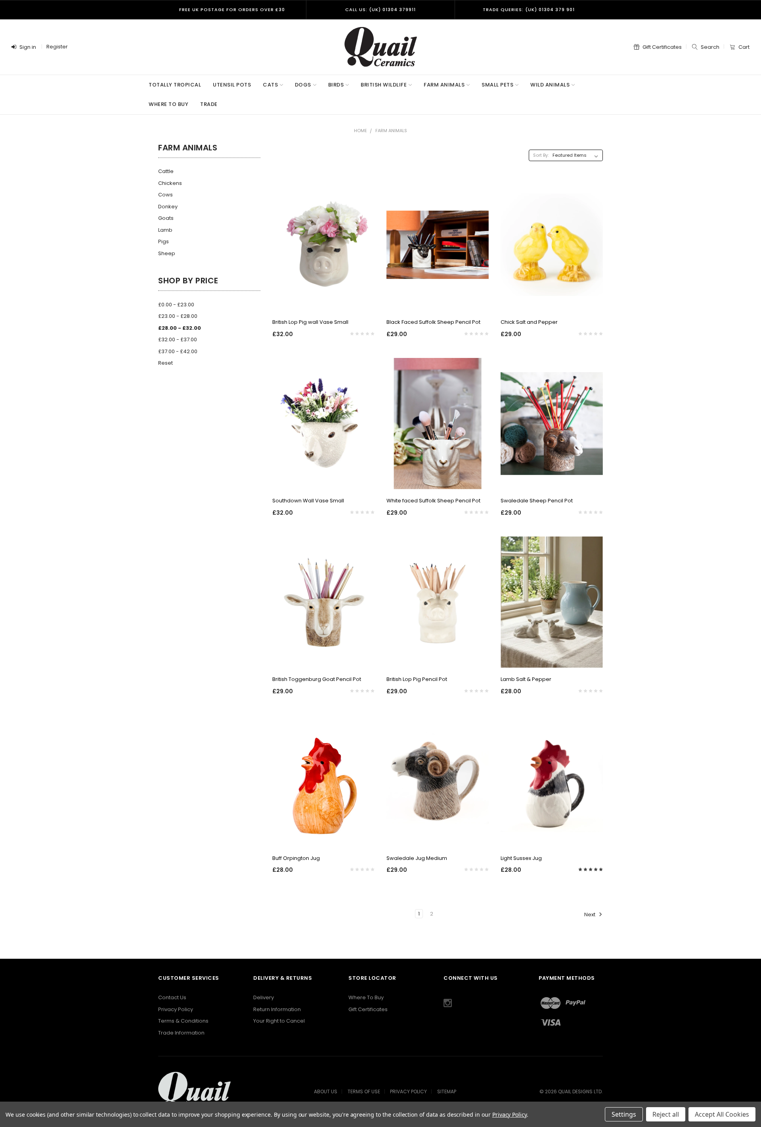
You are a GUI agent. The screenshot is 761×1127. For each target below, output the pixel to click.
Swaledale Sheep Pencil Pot (537, 500)
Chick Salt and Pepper (529, 322)
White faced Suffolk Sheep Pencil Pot (433, 500)
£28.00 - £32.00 (179, 328)
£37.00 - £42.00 (177, 351)
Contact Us (172, 997)
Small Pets (497, 84)
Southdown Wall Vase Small (308, 500)
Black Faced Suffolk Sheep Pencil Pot (433, 322)
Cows (165, 194)
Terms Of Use (364, 1091)
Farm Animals (444, 84)
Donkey (168, 206)
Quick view (323, 301)
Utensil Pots (232, 84)
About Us (325, 1091)
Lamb (165, 230)
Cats (270, 84)
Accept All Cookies (722, 1114)
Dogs (303, 84)
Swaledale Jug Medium (416, 858)
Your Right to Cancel (279, 1021)
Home (360, 130)
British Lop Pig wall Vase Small (310, 322)
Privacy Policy (175, 1009)
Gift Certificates (368, 1009)
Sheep (166, 253)
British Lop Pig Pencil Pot (416, 679)
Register (57, 46)
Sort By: (541, 155)
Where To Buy (366, 997)
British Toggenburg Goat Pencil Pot (316, 679)
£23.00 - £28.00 (177, 316)
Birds (336, 84)
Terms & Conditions (183, 1021)
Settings (624, 1114)
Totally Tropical (175, 84)
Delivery (263, 997)
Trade (209, 104)
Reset (165, 363)
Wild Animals (550, 84)
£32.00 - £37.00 (177, 339)
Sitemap (446, 1091)
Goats (166, 218)
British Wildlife (384, 84)
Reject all (665, 1114)
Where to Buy (168, 104)
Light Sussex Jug (521, 858)
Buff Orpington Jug (296, 858)
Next (590, 914)
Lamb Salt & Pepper (526, 679)
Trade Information (181, 1033)
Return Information (277, 1009)
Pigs (163, 241)
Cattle (166, 171)
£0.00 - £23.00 (176, 304)
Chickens (170, 183)
